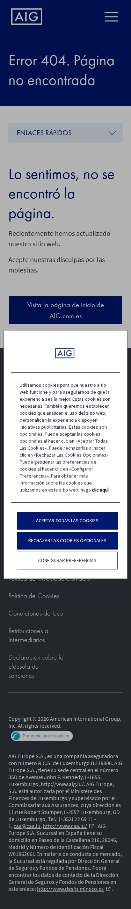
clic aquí (100, 490)
